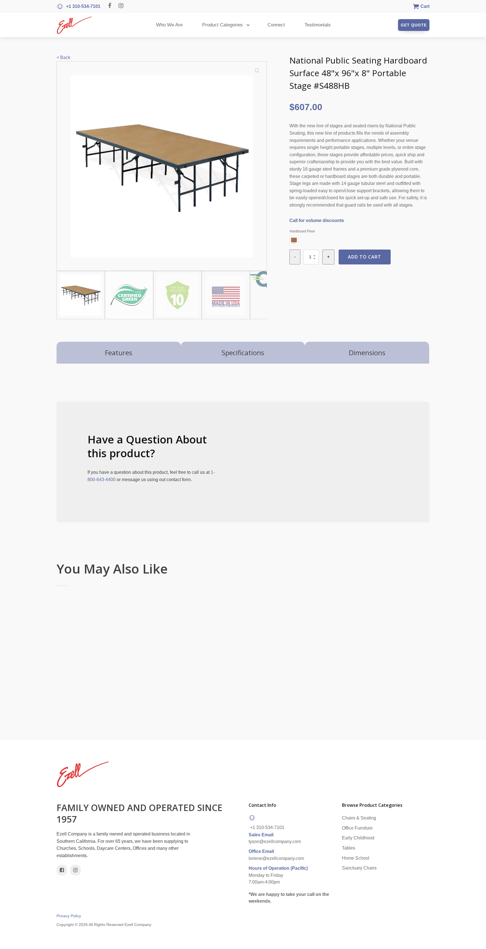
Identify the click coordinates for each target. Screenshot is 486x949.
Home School (355, 858)
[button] (257, 71)
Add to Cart (364, 257)
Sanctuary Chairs (359, 868)
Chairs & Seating (359, 818)
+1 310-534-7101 (267, 827)
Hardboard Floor (302, 231)
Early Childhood (358, 837)
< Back (63, 57)
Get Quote (414, 25)
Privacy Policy (69, 916)
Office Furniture (357, 828)
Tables (348, 848)
